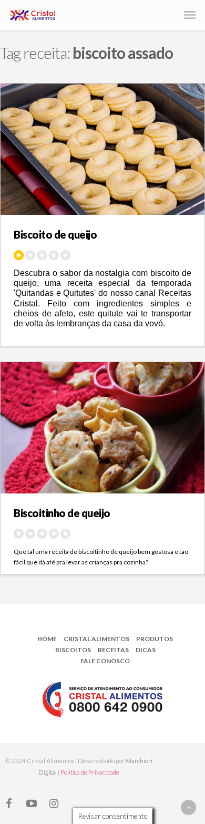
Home (47, 639)
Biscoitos (73, 650)
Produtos (154, 639)
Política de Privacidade (89, 772)
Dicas (146, 650)
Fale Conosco (105, 661)
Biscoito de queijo (55, 234)
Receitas (113, 650)
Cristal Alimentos (96, 639)
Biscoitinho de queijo (62, 513)
